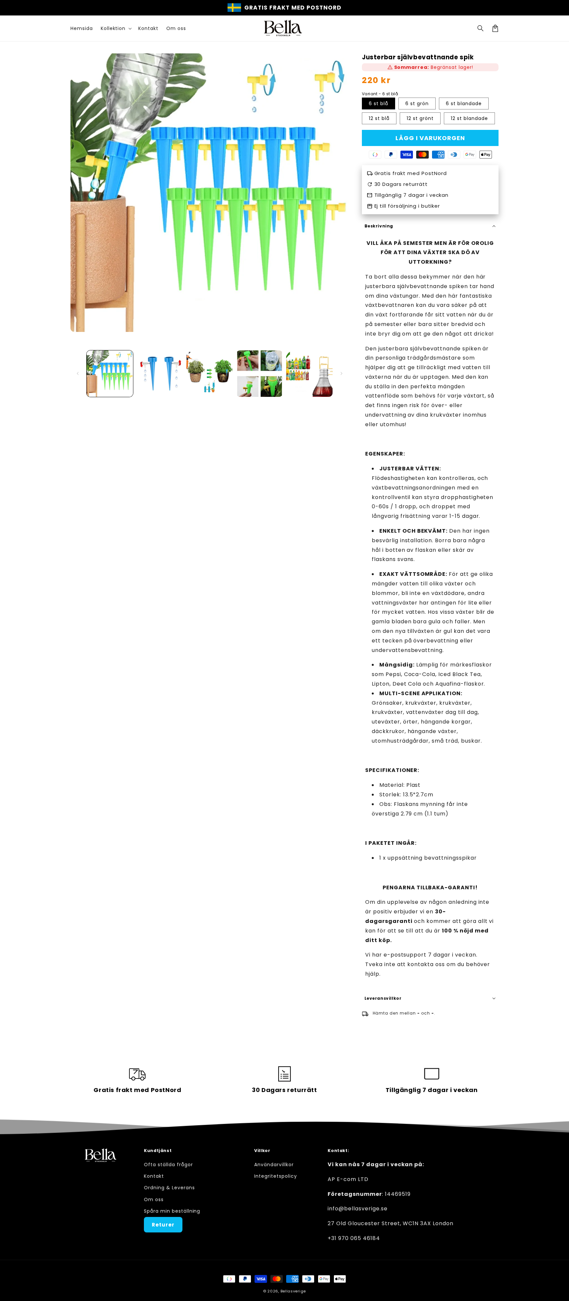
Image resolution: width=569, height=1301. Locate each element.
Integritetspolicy (275, 1176)
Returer (163, 1224)
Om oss (154, 1199)
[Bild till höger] (341, 373)
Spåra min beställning (172, 1211)
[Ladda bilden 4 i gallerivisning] (259, 373)
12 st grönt (420, 118)
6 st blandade (464, 103)
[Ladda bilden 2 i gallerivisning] (159, 373)
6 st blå (378, 103)
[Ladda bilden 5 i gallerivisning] (309, 373)
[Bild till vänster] (77, 373)
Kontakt (154, 1176)
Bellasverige (293, 1291)
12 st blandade (469, 118)
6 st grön (417, 103)
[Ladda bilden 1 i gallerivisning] (110, 373)
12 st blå (379, 118)
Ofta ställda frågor (168, 1164)
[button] (481, 28)
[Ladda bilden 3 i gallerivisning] (209, 373)
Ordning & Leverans (169, 1187)
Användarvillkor (273, 1164)
